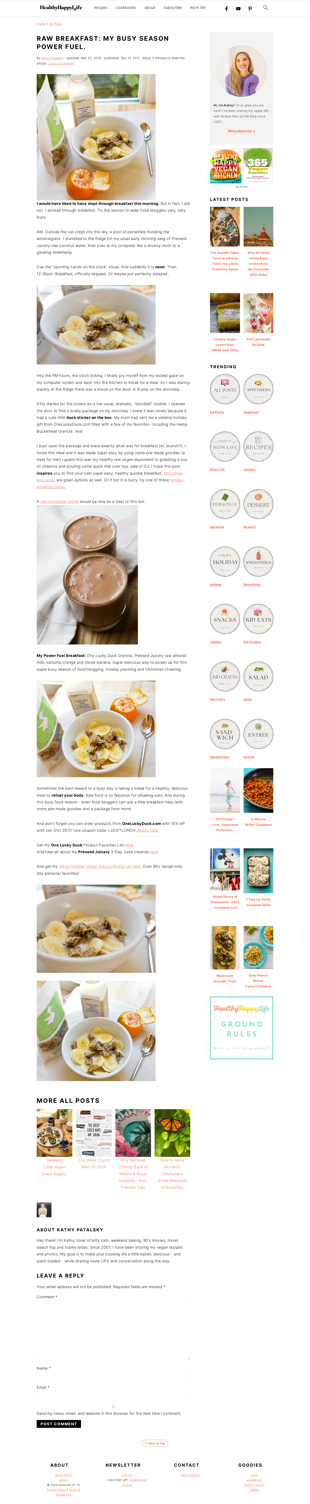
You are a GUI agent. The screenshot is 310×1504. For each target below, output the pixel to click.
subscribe (173, 7)
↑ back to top (155, 1443)
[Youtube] (238, 9)
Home (41, 24)
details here (147, 830)
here (129, 845)
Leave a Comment (61, 63)
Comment (47, 1297)
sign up (126, 1475)
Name (44, 1368)
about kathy (63, 1475)
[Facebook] (226, 9)
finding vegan (254, 1484)
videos (254, 1489)
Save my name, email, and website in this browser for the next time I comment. (109, 1413)
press (64, 1479)
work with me (190, 1475)
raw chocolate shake (60, 501)
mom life (198, 7)
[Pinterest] (250, 9)
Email (43, 1387)
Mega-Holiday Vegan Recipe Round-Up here (100, 866)
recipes (101, 7)
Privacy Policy (56, 1489)
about (150, 7)
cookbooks (126, 7)
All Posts (55, 24)
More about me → (242, 131)
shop (254, 1475)
